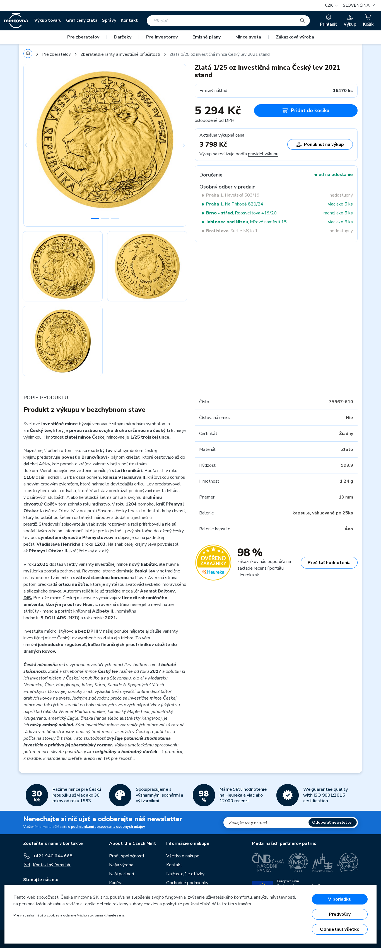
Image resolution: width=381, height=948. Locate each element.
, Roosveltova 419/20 (241, 213)
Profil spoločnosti (126, 856)
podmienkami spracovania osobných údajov (108, 826)
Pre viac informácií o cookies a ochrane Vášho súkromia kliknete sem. (69, 915)
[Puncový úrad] (322, 862)
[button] (358, 5)
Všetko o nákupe (182, 856)
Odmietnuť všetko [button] (340, 929)
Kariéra (115, 883)
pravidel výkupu (263, 154)
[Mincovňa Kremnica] (298, 862)
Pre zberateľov (83, 37)
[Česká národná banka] (268, 862)
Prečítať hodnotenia (329, 563)
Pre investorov (162, 37)
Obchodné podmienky (187, 883)
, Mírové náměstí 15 (246, 222)
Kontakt (129, 20)
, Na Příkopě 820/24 (234, 204)
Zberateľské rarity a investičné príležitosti (120, 54)
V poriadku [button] (339, 899)
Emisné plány (206, 37)
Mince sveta (248, 37)
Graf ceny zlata (82, 20)
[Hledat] (302, 20)
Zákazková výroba (295, 37)
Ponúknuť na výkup (324, 144)
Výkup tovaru (48, 20)
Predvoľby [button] (340, 914)
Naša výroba (121, 865)
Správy (109, 20)
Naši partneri (121, 874)
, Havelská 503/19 (233, 195)
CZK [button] (329, 5)
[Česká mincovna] (16, 20)
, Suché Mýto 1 (232, 231)
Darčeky (122, 37)
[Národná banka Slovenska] (347, 862)
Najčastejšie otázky (185, 874)
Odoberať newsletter (332, 822)
